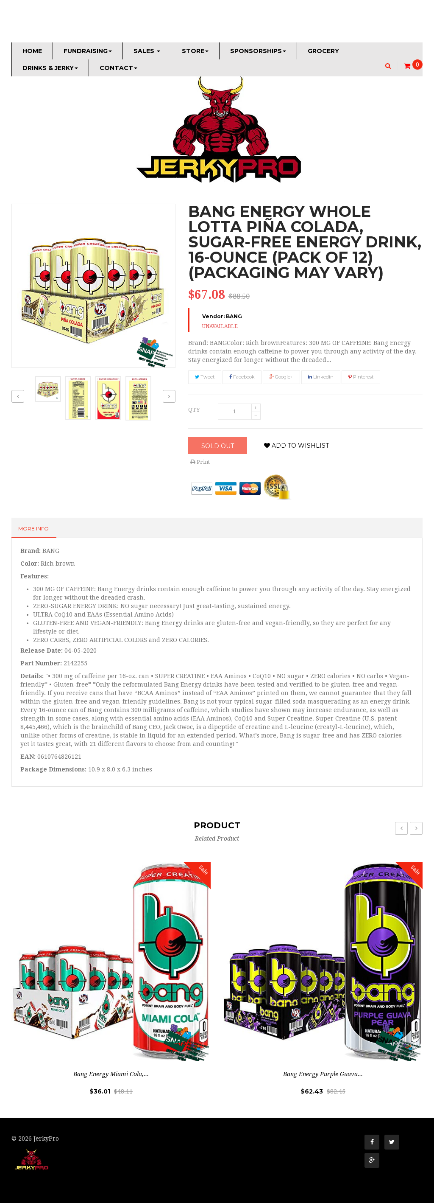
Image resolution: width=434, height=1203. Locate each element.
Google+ (283, 377)
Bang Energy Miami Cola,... (111, 1074)
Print (202, 462)
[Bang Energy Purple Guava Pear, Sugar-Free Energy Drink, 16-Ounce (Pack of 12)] (323, 961)
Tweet (206, 377)
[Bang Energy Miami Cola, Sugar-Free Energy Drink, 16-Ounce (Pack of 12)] (111, 961)
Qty (194, 410)
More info (33, 528)
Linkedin (323, 377)
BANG (234, 316)
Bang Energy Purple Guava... (323, 1074)
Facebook (243, 377)
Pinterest (362, 377)
